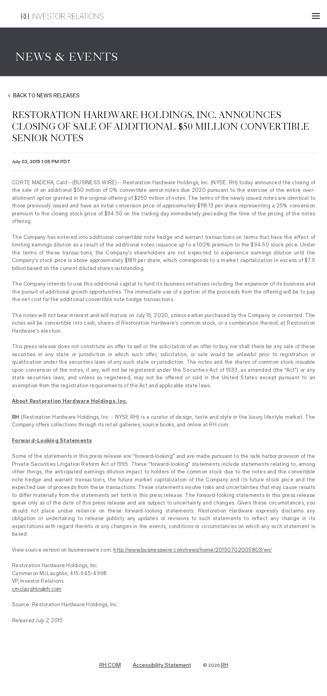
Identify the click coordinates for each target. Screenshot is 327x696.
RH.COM (110, 665)
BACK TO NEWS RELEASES (46, 95)
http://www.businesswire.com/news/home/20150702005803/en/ (192, 549)
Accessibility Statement (162, 665)
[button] (317, 16)
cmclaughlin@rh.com (37, 589)
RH (224, 665)
